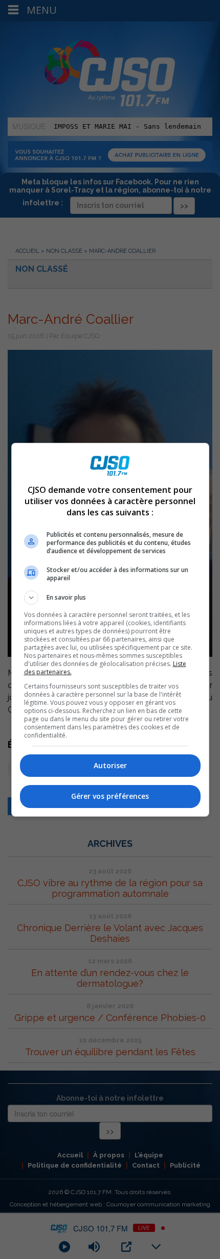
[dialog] (110, 630)
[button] (110, 597)
